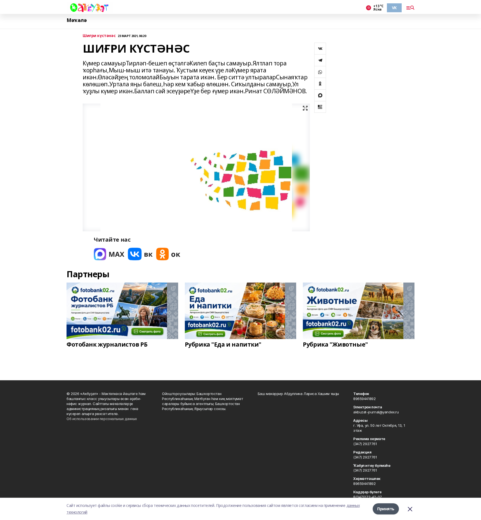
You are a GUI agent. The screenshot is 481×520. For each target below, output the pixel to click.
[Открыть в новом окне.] (109, 254)
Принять (385, 508)
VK (394, 7)
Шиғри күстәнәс (99, 35)
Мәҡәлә (77, 20)
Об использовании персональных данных (102, 418)
